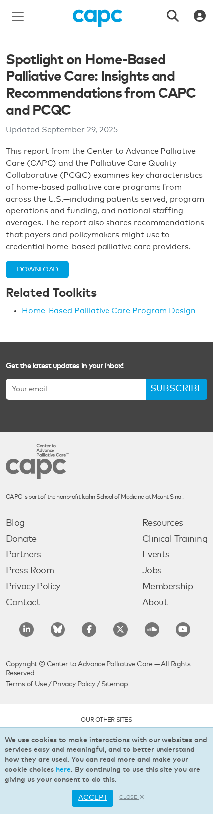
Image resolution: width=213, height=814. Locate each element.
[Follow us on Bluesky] (58, 629)
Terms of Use (26, 684)
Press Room (30, 570)
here (63, 769)
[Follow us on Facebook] (89, 629)
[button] (37, 269)
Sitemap (114, 684)
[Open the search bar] (172, 17)
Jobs (151, 570)
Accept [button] (92, 797)
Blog (15, 523)
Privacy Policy (33, 586)
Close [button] (129, 797)
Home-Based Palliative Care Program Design (109, 311)
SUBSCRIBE (176, 388)
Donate (21, 539)
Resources (162, 523)
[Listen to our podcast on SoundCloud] (152, 629)
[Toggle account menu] (199, 17)
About (154, 602)
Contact (23, 602)
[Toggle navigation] (18, 16)
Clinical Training (174, 539)
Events (156, 554)
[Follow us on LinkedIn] (26, 629)
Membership (167, 586)
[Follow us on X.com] (120, 629)
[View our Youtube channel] (183, 629)
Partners (23, 554)
